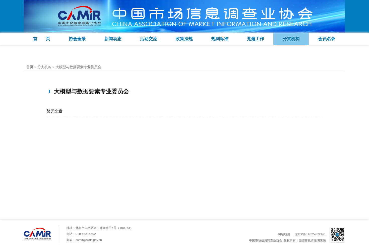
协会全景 (77, 38)
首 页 (41, 38)
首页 (29, 67)
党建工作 (255, 38)
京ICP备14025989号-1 (310, 234)
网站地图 (284, 234)
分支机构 (291, 38)
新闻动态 (112, 38)
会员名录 (326, 38)
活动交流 (148, 38)
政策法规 (184, 38)
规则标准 (219, 38)
